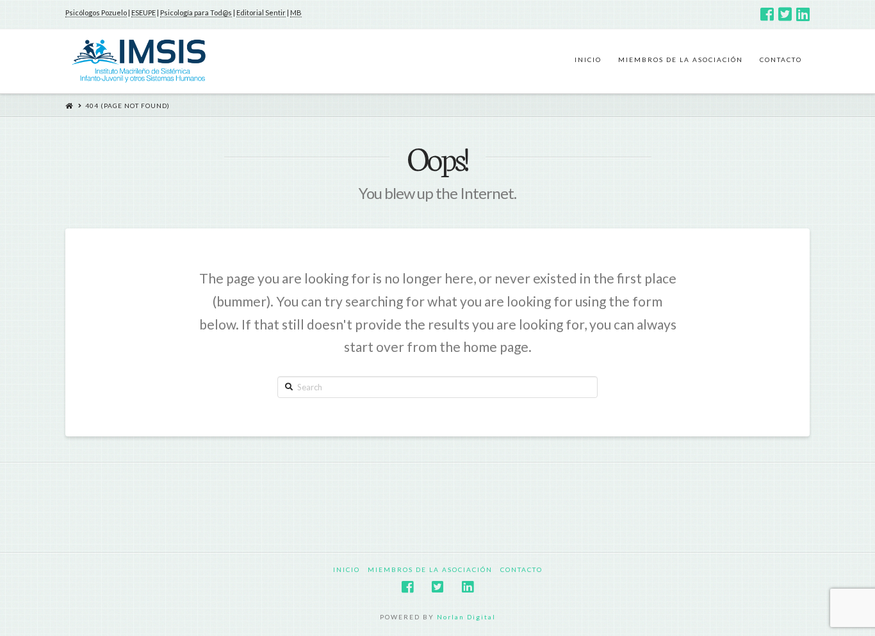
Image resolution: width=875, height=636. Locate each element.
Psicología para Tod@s (196, 12)
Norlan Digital (466, 617)
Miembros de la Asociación (430, 569)
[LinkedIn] (803, 14)
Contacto (521, 569)
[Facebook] (767, 14)
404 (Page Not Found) (127, 105)
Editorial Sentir (261, 12)
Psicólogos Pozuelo (96, 12)
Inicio (346, 569)
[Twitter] (785, 14)
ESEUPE (143, 12)
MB (296, 12)
